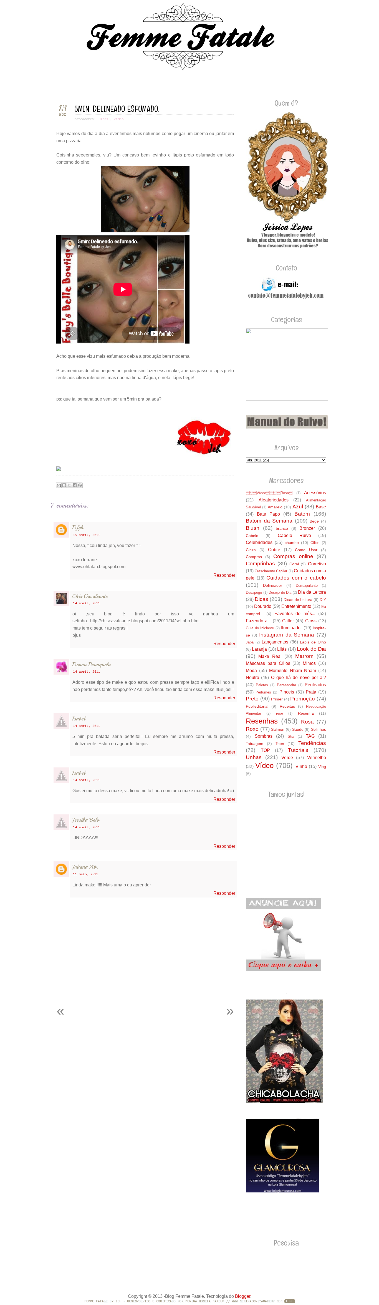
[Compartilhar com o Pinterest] (80, 485)
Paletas (262, 685)
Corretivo (317, 563)
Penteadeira (286, 685)
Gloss (311, 620)
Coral (294, 564)
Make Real (269, 656)
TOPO (290, 1301)
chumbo (292, 542)
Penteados (315, 684)
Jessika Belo (85, 819)
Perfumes (263, 692)
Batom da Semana (269, 521)
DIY (323, 599)
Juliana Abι (85, 866)
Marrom (304, 656)
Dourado (262, 606)
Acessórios (315, 492)
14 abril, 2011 (86, 603)
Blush (252, 528)
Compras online (293, 556)
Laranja (259, 649)
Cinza (251, 550)
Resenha (306, 713)
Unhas (254, 757)
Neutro (252, 677)
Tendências (312, 743)
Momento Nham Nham (292, 670)
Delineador (272, 585)
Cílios (315, 543)
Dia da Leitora (312, 592)
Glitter (288, 620)
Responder (224, 575)
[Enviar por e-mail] (59, 485)
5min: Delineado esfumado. (116, 108)
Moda (251, 670)
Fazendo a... (258, 620)
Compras (254, 557)
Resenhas (262, 721)
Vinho (301, 766)
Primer (277, 699)
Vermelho (316, 757)
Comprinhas (260, 563)
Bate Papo (268, 514)
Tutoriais (298, 750)
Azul (297, 506)
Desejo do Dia (280, 592)
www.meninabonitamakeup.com (257, 1301)
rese (279, 713)
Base (321, 506)
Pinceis (286, 692)
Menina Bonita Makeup (204, 1301)
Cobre (274, 549)
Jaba (250, 642)
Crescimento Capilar (271, 571)
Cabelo (252, 535)
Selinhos (318, 729)
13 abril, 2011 (86, 535)
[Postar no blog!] (64, 485)
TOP (265, 750)
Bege (314, 521)
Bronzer (307, 528)
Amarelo (275, 507)
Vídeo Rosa (269, 493)
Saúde (298, 729)
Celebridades (259, 542)
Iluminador (291, 627)
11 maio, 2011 (85, 874)
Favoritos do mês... (294, 613)
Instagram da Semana (286, 635)
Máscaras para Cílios (268, 663)
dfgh (78, 527)
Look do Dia (311, 649)
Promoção (302, 699)
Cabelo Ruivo (294, 535)
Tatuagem (254, 743)
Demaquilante (307, 585)
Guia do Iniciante (260, 628)
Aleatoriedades (274, 500)
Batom (302, 514)
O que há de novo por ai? (298, 677)
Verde (287, 757)
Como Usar (306, 550)
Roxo (252, 729)
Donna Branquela (91, 664)
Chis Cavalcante (90, 596)
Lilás (282, 649)
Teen (280, 743)
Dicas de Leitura (298, 599)
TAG (310, 736)
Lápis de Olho (313, 642)
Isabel (78, 718)
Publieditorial (257, 706)
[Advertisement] (116, 987)
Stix (291, 736)
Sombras (263, 736)
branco (282, 528)
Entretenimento (296, 606)
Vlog (322, 766)
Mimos (309, 663)
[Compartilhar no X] (69, 485)
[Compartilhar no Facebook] (74, 485)
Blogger (242, 1296)
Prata (311, 692)
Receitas (287, 706)
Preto (252, 699)
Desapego (254, 592)
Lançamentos (275, 642)
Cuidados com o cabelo (296, 578)
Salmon (277, 729)
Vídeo (118, 119)
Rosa (307, 722)
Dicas (103, 119)
